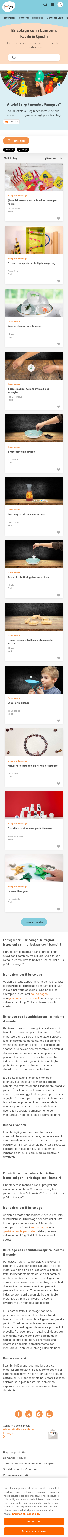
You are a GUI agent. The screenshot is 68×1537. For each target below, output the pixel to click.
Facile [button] (8, 149)
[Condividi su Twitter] (28, 1414)
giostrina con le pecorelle (24, 998)
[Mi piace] (58, 218)
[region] (34, 1507)
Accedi (14, 121)
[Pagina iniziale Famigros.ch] (8, 6)
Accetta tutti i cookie (34, 1531)
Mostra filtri (19, 140)
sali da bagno (39, 994)
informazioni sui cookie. (26, 1514)
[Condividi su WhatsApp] (39, 1414)
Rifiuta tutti (34, 1521)
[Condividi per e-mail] (49, 1414)
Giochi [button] (22, 149)
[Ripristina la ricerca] (54, 57)
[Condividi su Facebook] (18, 1414)
